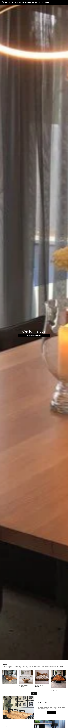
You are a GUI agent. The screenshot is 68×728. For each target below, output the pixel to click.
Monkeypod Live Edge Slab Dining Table (57, 689)
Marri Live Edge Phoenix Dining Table (8, 684)
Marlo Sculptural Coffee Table (23, 685)
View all (34, 693)
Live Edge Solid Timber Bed (39, 685)
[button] (11, 2)
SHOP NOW (51, 712)
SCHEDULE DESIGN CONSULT (34, 333)
